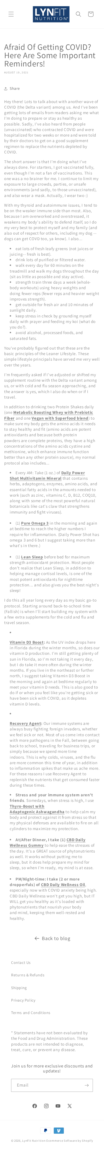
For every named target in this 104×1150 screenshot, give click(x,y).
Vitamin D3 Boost (27, 642)
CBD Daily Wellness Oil (63, 884)
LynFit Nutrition (33, 1141)
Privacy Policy (23, 1000)
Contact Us (21, 962)
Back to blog (56, 938)
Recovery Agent (25, 723)
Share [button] (15, 88)
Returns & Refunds (27, 974)
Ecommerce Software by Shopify (69, 1141)
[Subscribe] (86, 1085)
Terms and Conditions (30, 1012)
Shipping (19, 987)
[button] (11, 14)
